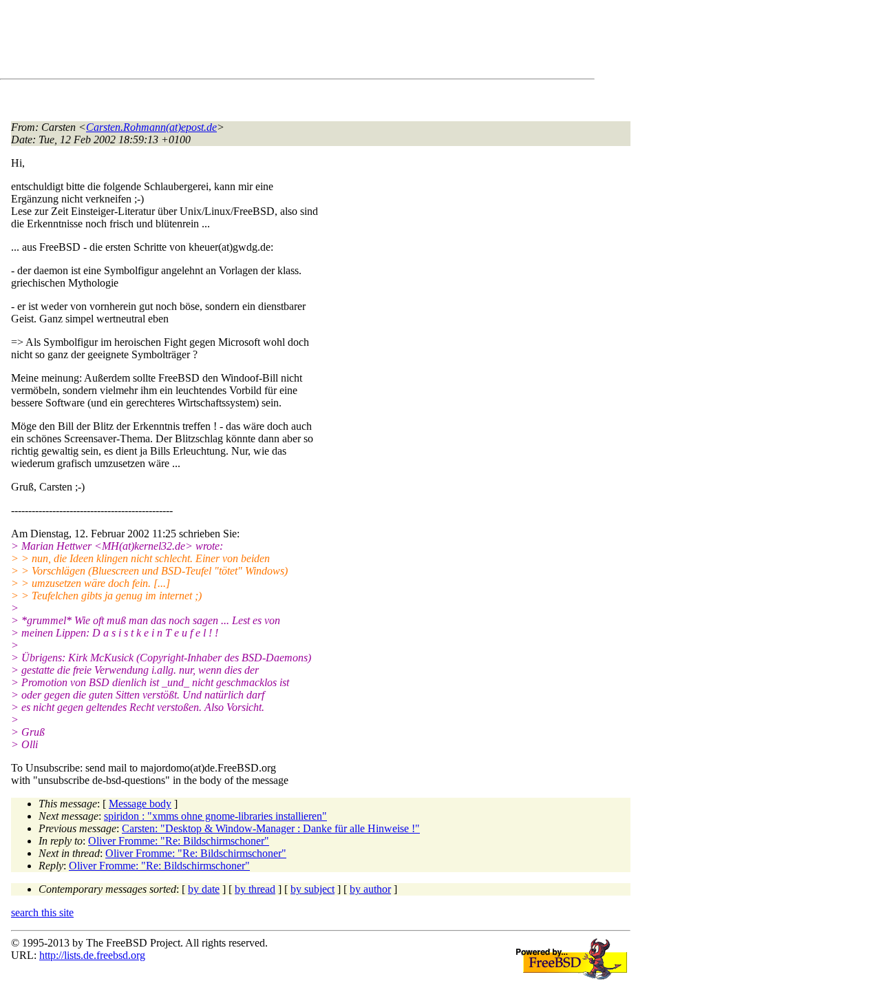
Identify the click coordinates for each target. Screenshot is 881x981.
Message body (140, 803)
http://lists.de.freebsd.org (92, 955)
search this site (42, 912)
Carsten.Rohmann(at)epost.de (151, 127)
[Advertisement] (261, 42)
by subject (312, 889)
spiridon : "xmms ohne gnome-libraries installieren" (215, 816)
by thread (255, 889)
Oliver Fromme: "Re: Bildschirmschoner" (178, 841)
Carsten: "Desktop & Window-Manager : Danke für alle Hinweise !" (271, 828)
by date (204, 889)
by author (370, 889)
